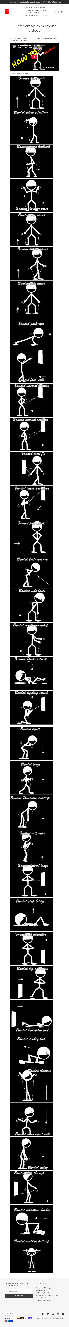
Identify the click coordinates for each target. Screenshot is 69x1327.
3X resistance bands (46, 1318)
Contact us (53, 1298)
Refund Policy (53, 1295)
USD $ (9, 1314)
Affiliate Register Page (43, 1293)
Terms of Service (41, 1298)
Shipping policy (48, 1288)
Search (38, 1288)
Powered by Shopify (58, 1318)
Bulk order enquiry (42, 1290)
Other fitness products (43, 1300)
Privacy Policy (41, 1295)
